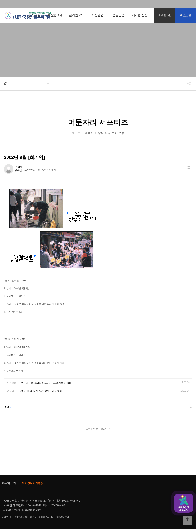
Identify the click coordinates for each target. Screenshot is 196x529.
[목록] (188, 167)
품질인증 (118, 15)
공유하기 (187, 83)
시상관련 (97, 15)
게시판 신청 (139, 15)
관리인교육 (76, 15)
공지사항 (34, 15)
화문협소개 (55, 15)
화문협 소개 (9, 483)
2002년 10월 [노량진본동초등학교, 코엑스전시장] (45, 382)
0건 (20, 170)
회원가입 (165, 15)
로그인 (187, 15)
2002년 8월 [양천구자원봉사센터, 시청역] (41, 391)
